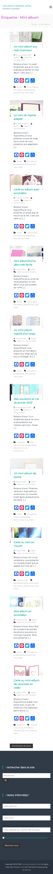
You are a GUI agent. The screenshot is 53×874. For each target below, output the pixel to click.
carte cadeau (32, 87)
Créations (21, 442)
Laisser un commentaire (26, 272)
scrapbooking (29, 90)
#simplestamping (21, 583)
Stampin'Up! (19, 93)
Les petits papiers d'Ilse (17, 5)
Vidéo (31, 93)
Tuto (26, 93)
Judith (16, 57)
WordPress (26, 870)
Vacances (33, 730)
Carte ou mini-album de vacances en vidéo (26, 684)
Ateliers (33, 725)
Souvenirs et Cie (20, 448)
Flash (23, 867)
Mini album (18, 90)
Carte (34, 233)
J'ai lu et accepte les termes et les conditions (26, 837)
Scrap (19, 87)
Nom (5, 814)
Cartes (19, 580)
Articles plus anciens (21, 746)
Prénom (6, 802)
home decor (32, 302)
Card (29, 233)
